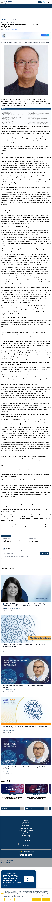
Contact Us (26, 822)
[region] (26, 895)
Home (16, 863)
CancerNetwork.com (26, 825)
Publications (4, 562)
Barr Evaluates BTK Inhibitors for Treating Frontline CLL (10, 540)
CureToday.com (26, 824)
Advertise (26, 820)
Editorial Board (26, 835)
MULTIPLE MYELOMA (13, 562)
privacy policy (28, 556)
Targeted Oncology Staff (9, 730)
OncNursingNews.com (26, 828)
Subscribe (44, 553)
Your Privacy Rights (26, 836)
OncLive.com (26, 827)
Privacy (26, 832)
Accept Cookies (36, 899)
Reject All (46, 899)
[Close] (49, 891)
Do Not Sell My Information (26, 830)
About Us (26, 819)
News (28, 863)
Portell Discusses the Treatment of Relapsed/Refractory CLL (35, 540)
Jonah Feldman (17, 608)
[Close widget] (34, 871)
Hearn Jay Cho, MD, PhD (9, 689)
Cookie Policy (20, 896)
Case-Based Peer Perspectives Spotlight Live (11, 21)
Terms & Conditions (26, 833)
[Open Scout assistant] (44, 2)
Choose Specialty (24, 6)
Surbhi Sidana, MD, (8, 608)
